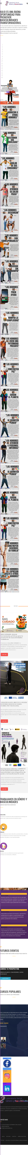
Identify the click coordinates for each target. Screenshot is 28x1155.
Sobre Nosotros (22, 1136)
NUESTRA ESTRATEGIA (5, 912)
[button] (3, 1039)
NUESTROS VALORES (4, 895)
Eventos (14, 1136)
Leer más (4, 654)
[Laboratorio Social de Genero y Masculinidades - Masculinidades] (14, 6)
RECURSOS (2, 851)
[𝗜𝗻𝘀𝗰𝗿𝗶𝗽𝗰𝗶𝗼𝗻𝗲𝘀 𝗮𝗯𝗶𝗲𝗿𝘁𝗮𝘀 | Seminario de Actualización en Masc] (14, 747)
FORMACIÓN (2, 832)
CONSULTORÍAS (2, 814)
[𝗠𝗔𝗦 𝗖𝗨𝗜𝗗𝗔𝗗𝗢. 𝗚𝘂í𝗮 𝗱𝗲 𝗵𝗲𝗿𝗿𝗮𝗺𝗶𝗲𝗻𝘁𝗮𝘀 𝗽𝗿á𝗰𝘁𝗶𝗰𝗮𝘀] (14, 623)
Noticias (8, 1136)
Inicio (3, 1136)
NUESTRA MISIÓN (4, 927)
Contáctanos (5, 978)
